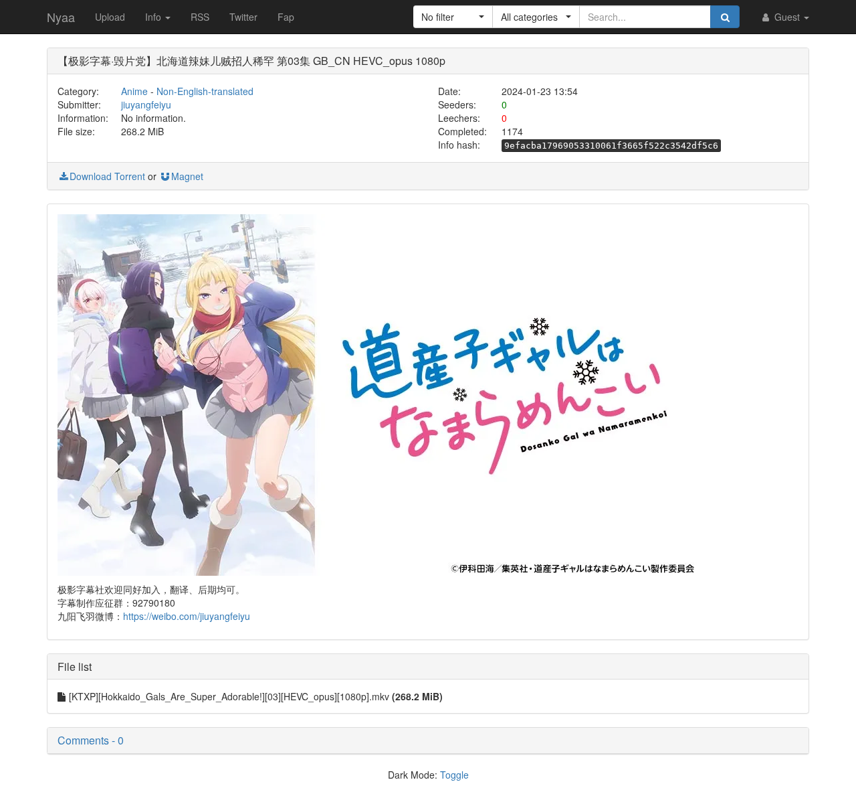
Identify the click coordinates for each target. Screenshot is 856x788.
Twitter (243, 16)
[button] (453, 16)
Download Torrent (107, 176)
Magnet (187, 176)
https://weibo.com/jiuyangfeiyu (186, 616)
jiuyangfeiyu (146, 104)
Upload (110, 16)
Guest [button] (787, 16)
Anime (134, 91)
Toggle (454, 774)
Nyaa (61, 16)
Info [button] (154, 16)
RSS (200, 16)
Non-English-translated (204, 91)
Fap (286, 16)
